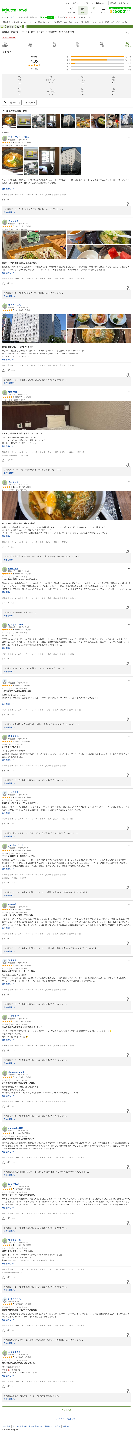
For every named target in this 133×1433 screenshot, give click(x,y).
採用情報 (48, 1426)
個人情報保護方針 (19, 1426)
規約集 (57, 1426)
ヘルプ (67, 3)
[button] (9, 121)
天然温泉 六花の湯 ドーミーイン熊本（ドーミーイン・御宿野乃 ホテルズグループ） (38, 31)
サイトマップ (88, 3)
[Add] (127, 33)
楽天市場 (113, 3)
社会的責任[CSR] (36, 1426)
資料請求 (66, 1426)
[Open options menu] (129, 137)
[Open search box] (5, 102)
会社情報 (6, 1426)
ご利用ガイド (76, 3)
